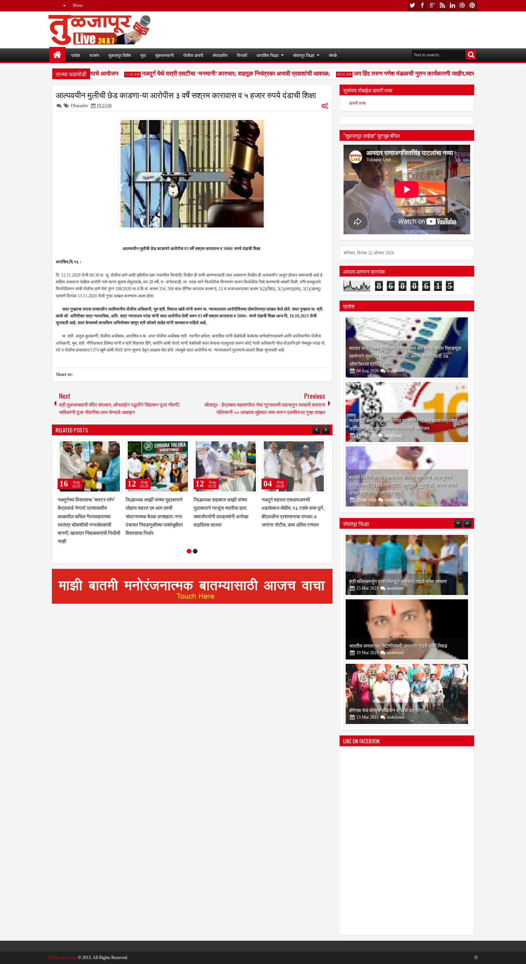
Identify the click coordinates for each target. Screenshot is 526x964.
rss (442, 5)
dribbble (462, 5)
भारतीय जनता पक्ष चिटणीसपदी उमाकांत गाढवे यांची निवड (398, 645)
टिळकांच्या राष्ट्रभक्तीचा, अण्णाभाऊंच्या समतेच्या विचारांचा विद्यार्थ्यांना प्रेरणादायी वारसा (85, 507)
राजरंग (94, 55)
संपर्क (333, 55)
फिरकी (242, 55)
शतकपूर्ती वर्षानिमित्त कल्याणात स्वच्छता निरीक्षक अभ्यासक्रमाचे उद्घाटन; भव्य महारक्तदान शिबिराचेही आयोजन (403, 424)
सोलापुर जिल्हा (304, 55)
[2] (195, 551)
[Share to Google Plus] (114, 446)
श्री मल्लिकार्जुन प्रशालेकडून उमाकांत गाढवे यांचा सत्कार (398, 581)
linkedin (452, 5)
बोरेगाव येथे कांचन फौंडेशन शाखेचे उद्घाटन (386, 710)
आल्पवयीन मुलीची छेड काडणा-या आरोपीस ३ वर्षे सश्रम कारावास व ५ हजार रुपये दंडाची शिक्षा (186, 94)
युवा (143, 55)
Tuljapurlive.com (62, 957)
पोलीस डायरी (193, 55)
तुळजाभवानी (164, 55)
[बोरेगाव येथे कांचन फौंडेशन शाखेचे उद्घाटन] (407, 694)
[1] (189, 551)
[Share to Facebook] (98, 446)
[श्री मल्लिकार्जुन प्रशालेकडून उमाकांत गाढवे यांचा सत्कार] (407, 565)
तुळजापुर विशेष (119, 55)
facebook (422, 5)
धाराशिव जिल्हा (268, 55)
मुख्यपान (57, 55)
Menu (78, 5)
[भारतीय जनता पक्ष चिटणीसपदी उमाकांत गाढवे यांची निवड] (407, 629)
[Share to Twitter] (106, 446)
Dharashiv (79, 105)
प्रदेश (75, 55)
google (432, 5)
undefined (395, 370)
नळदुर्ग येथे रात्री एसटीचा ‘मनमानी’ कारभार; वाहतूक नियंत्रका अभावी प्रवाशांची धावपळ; (224, 73)
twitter (412, 5)
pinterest (472, 5)
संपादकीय (220, 55)
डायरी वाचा (357, 103)
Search (471, 54)
